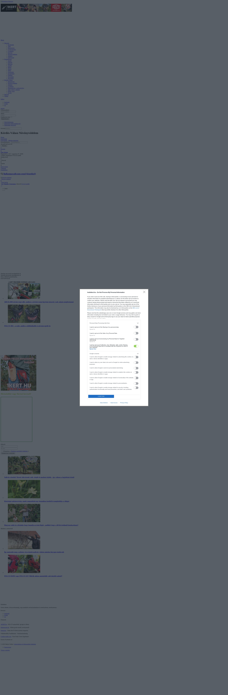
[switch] (136, 327)
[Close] (145, 292)
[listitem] (114, 323)
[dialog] (114, 347)
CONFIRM (101, 396)
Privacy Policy (124, 402)
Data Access (114, 402)
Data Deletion (104, 402)
